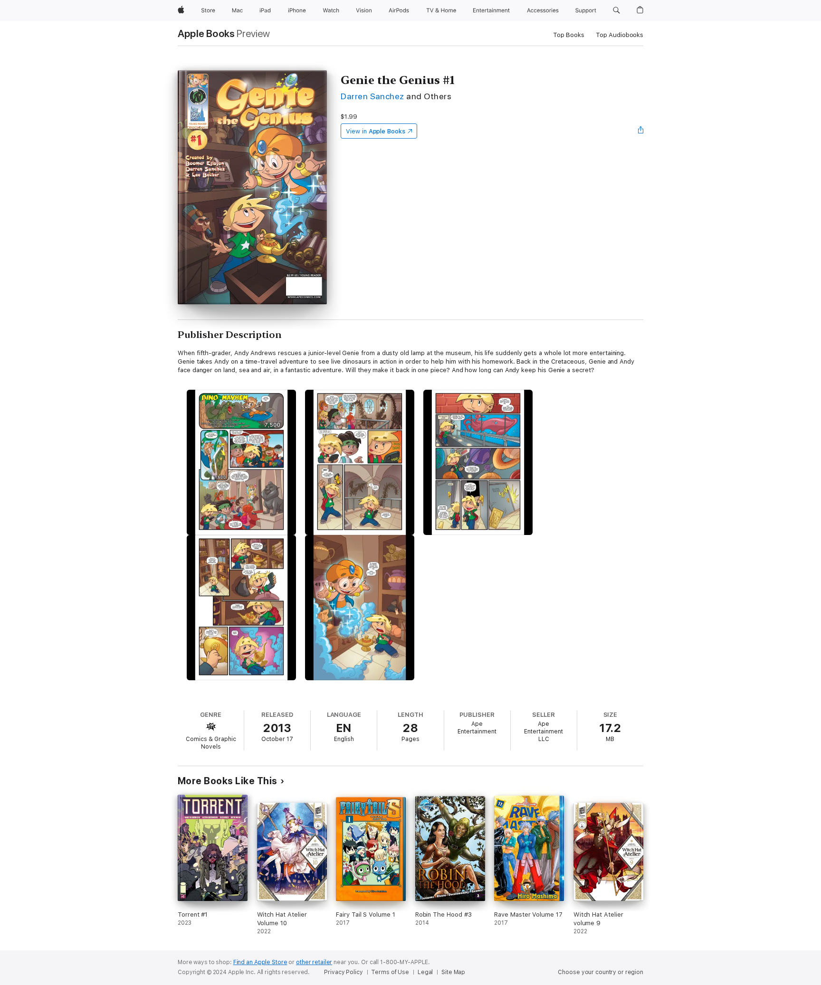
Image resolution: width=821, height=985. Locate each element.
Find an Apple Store (260, 962)
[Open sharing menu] (641, 131)
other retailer (314, 962)
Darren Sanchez (372, 96)
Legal (425, 972)
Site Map (453, 972)
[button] (616, 10)
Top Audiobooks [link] (619, 34)
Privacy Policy (343, 972)
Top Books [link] (568, 34)
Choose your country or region (600, 972)
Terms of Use (390, 972)
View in (375, 131)
